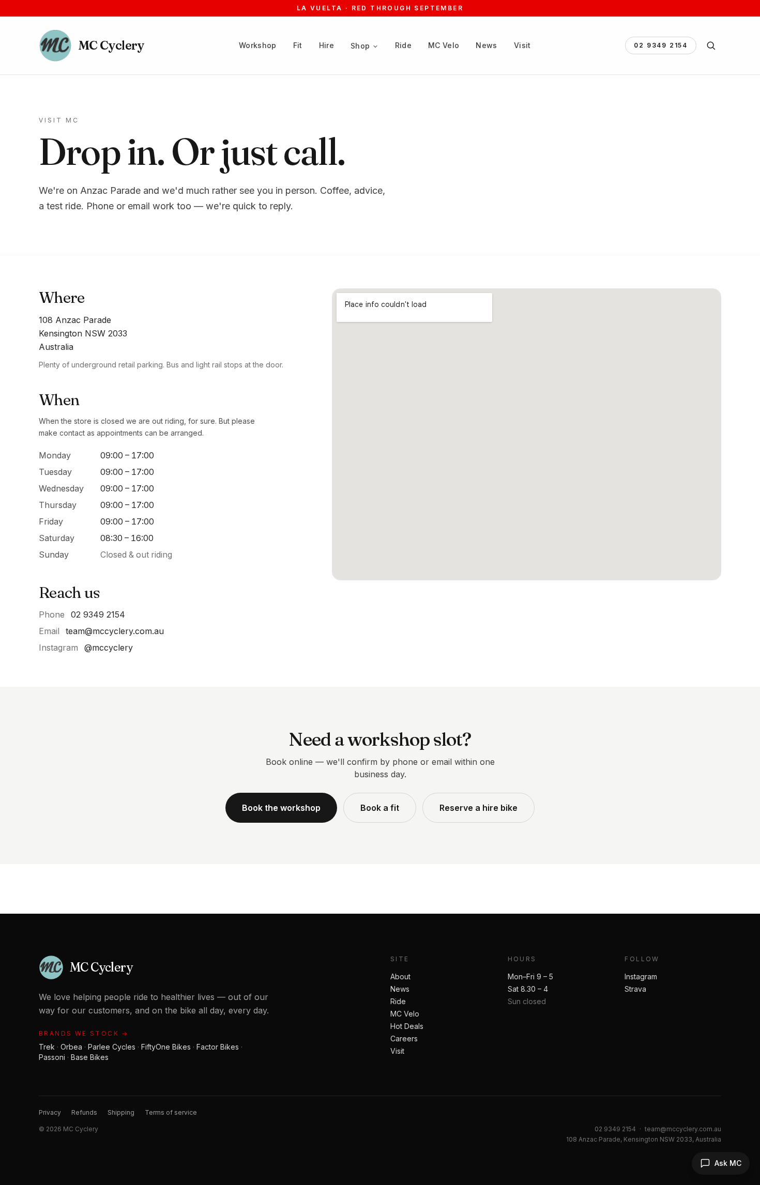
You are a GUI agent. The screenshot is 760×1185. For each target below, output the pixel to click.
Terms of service (171, 1112)
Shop (360, 45)
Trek (47, 1046)
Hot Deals (406, 1026)
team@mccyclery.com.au (115, 631)
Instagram (641, 976)
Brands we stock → (84, 1033)
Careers (404, 1038)
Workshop (258, 45)
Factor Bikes (217, 1046)
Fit (297, 45)
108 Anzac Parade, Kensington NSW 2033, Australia (643, 1139)
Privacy (50, 1112)
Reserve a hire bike (478, 808)
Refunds (84, 1112)
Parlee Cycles (111, 1046)
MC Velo (443, 45)
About (400, 976)
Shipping (121, 1112)
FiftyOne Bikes (166, 1046)
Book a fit (379, 808)
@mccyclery (108, 647)
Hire (326, 45)
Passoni (52, 1057)
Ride (403, 45)
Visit (522, 45)
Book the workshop (281, 808)
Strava (635, 988)
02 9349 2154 (661, 45)
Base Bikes (90, 1057)
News (486, 45)
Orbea (71, 1046)
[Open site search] (711, 45)
